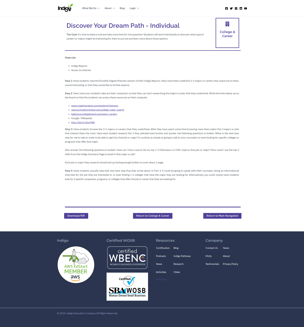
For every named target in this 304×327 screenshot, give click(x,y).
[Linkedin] (240, 8)
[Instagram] (236, 8)
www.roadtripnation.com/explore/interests (94, 105)
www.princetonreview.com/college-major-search (97, 109)
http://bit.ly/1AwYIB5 (83, 122)
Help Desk (161, 279)
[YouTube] (245, 8)
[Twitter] (231, 8)
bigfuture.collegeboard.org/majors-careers (94, 113)
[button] (98, 8)
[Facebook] (226, 8)
